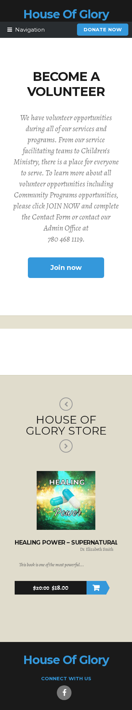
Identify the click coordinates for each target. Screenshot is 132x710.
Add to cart (96, 588)
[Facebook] (64, 692)
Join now (66, 268)
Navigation (30, 29)
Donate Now (103, 29)
